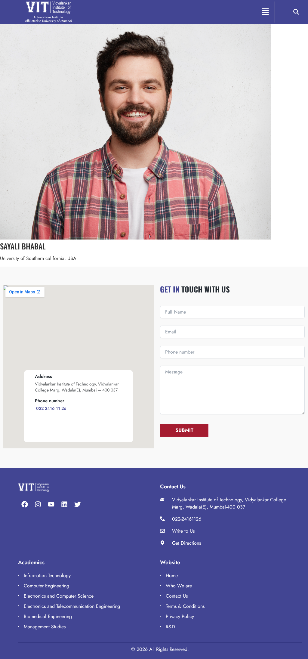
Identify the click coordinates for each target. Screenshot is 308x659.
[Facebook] (24, 504)
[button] (265, 11)
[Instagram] (38, 504)
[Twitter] (77, 504)
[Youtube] (51, 504)
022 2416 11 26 (50, 408)
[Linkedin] (64, 504)
